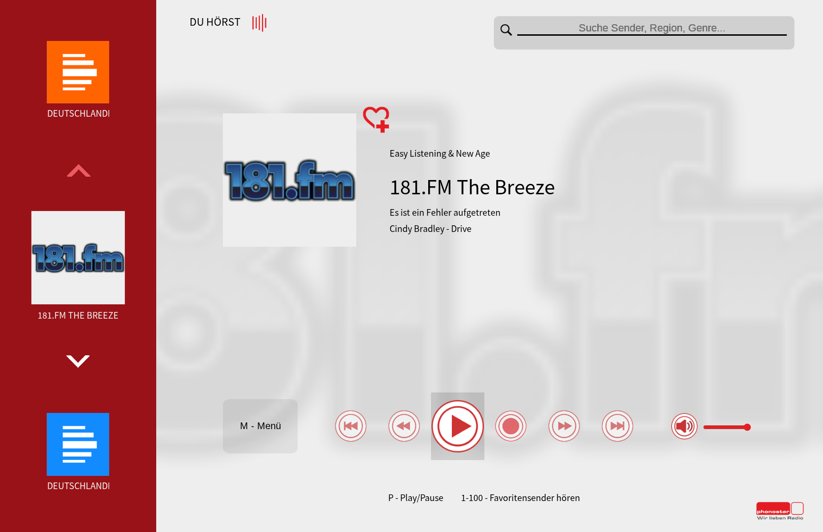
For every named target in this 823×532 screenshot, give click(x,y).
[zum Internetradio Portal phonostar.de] (780, 517)
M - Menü (260, 426)
